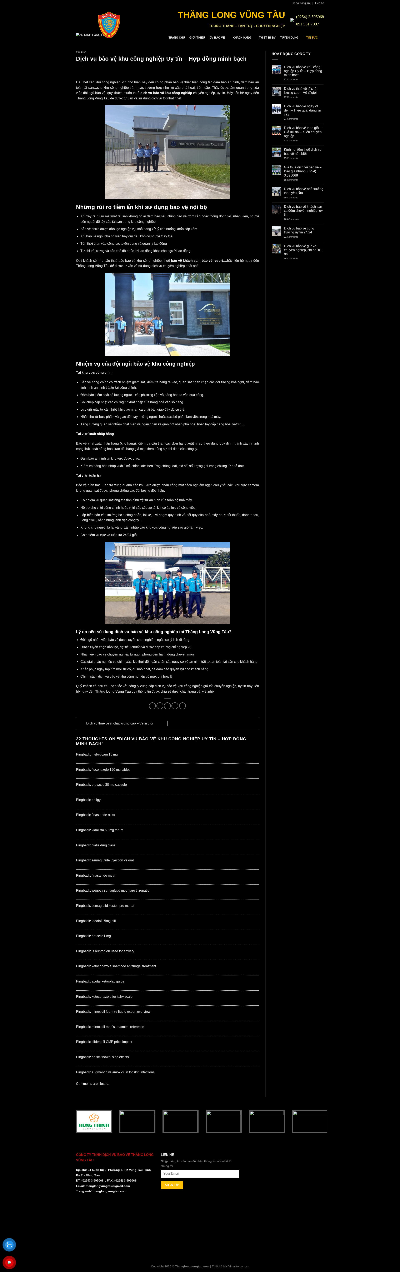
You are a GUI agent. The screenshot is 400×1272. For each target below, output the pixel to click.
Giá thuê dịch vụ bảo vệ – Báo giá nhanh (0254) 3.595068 (302, 171)
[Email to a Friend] (167, 705)
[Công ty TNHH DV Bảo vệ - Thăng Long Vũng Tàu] (87, 25)
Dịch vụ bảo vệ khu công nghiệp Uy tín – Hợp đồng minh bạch (303, 71)
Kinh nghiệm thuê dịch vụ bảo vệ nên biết (302, 151)
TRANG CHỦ (177, 37)
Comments (291, 79)
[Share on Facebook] (152, 705)
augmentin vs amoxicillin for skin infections (123, 1072)
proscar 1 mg (101, 936)
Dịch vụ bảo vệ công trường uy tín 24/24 (299, 230)
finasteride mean (104, 875)
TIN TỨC (312, 37)
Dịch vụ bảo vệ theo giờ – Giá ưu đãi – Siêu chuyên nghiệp (303, 132)
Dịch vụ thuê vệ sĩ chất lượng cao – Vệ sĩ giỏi (119, 723)
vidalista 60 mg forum (107, 830)
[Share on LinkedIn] (182, 705)
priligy (96, 800)
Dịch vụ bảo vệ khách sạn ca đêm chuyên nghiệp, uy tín (303, 210)
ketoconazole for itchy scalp (112, 996)
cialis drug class (103, 845)
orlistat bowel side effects (110, 1057)
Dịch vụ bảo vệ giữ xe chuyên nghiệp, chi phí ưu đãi (303, 250)
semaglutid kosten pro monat (113, 905)
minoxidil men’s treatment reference (118, 1027)
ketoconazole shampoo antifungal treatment (124, 966)
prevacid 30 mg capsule (109, 784)
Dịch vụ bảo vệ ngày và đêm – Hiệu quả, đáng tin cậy (302, 110)
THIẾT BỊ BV (267, 37)
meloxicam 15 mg (105, 754)
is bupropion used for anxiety (113, 951)
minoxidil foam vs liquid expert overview (121, 1011)
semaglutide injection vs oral (113, 860)
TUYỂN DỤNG (289, 37)
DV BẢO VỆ (217, 37)
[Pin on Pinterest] (174, 705)
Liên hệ (319, 3)
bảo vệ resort (212, 260)
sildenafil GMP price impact (112, 1042)
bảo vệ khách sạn (185, 260)
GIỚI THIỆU (197, 37)
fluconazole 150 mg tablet (111, 769)
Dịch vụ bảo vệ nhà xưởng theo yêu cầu (303, 191)
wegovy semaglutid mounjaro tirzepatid (120, 890)
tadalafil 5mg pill (104, 921)
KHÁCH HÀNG (242, 37)
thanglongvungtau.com (109, 1191)
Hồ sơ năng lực (301, 3)
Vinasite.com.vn (238, 1266)
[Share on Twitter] (159, 705)
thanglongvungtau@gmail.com (108, 1186)
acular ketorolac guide (108, 981)
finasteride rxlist (103, 815)
